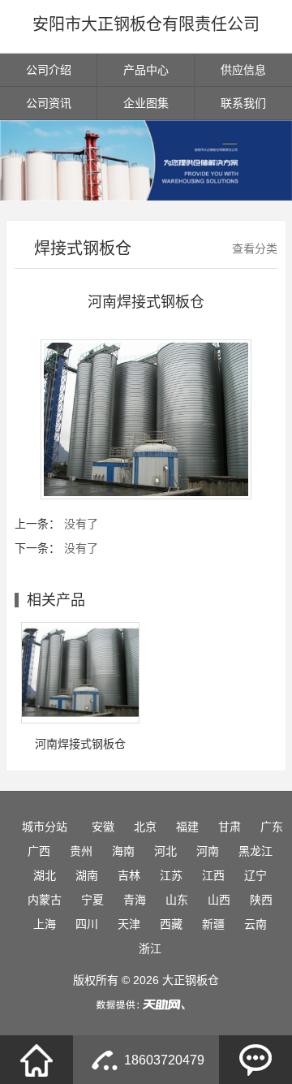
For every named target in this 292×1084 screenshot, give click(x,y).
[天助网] (146, 1004)
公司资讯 (48, 103)
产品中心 (146, 69)
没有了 (81, 523)
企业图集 (146, 103)
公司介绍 (48, 69)
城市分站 (44, 826)
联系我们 (243, 103)
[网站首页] (36, 1059)
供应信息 (243, 69)
